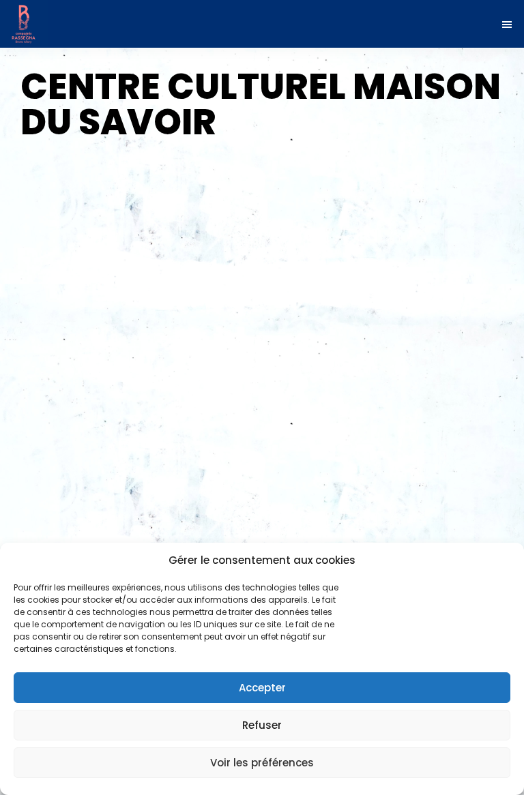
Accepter (262, 687)
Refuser (262, 725)
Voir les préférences (262, 762)
